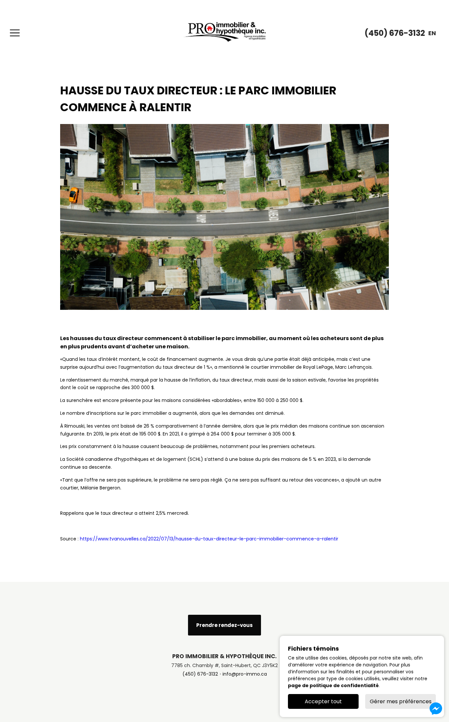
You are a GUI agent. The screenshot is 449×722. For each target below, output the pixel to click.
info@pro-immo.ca (245, 674)
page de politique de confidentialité (333, 685)
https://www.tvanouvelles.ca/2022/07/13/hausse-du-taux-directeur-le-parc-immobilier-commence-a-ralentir (209, 538)
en (432, 33)
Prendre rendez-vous (224, 625)
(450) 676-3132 (200, 674)
